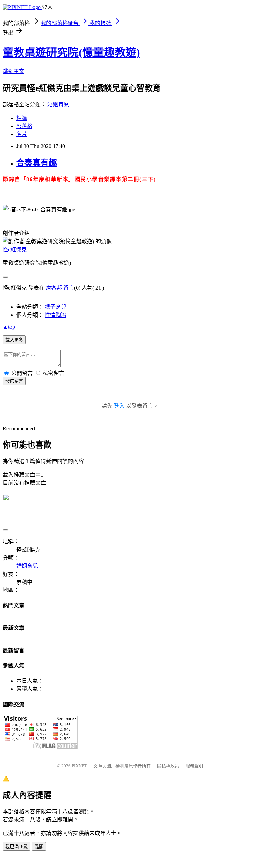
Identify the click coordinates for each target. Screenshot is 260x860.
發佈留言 (14, 381)
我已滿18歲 (16, 846)
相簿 (21, 118)
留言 (68, 288)
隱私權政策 (168, 765)
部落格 (24, 126)
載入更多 (14, 340)
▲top (9, 327)
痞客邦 (54, 288)
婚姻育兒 (58, 104)
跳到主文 (13, 71)
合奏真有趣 (36, 162)
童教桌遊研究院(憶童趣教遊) (71, 52)
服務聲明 (194, 765)
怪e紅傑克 (15, 249)
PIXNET (79, 765)
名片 (21, 134)
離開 (39, 846)
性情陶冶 (55, 315)
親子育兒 (55, 307)
